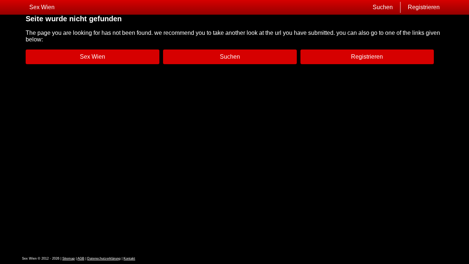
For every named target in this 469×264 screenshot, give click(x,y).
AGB (80, 258)
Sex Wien (42, 7)
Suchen (383, 7)
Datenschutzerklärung (104, 258)
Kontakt (129, 258)
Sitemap (68, 258)
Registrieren (424, 7)
